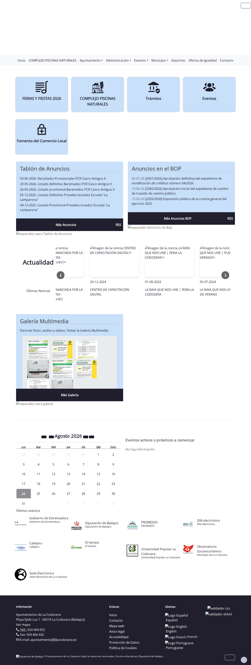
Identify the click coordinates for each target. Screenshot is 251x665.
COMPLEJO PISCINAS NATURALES (52, 60)
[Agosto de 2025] (44, 436)
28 (83, 493)
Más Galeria (69, 395)
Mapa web (116, 626)
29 (98, 493)
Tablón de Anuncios (45, 168)
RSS (118, 225)
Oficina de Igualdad (202, 60)
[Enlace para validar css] (218, 608)
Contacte (116, 620)
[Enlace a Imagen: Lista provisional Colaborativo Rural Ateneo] (86, 349)
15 (98, 474)
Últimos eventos (28, 511)
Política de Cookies (123, 648)
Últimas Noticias (38, 290)
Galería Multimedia (44, 321)
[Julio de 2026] (52, 436)
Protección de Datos (124, 642)
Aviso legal (117, 631)
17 (23, 484)
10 (23, 474)
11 (38, 474)
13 (68, 474)
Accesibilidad (118, 637)
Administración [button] (117, 60)
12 (53, 474)
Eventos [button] (140, 60)
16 (113, 474)
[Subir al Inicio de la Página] (244, 660)
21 (83, 484)
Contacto (226, 60)
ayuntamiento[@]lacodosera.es (54, 640)
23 (113, 484)
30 (113, 493)
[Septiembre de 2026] (91, 436)
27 (68, 493)
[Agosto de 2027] (86, 436)
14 (83, 474)
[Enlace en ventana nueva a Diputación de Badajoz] (30, 656)
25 (38, 493)
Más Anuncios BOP (178, 218)
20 (68, 484)
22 (98, 484)
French (191, 637)
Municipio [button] (158, 60)
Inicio (21, 60)
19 (53, 484)
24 (23, 493)
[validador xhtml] (219, 614)
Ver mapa (23, 624)
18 (38, 484)
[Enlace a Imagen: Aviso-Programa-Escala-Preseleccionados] (38, 349)
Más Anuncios (66, 225)
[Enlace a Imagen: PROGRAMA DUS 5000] (38, 369)
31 (23, 503)
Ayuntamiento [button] (90, 60)
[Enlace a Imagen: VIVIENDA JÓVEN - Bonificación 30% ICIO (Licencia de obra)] (62, 349)
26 (53, 493)
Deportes (178, 60)
